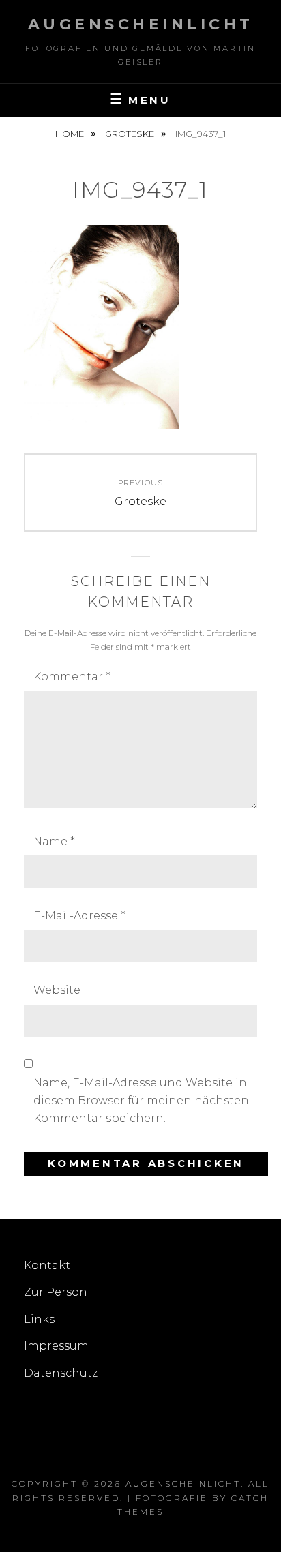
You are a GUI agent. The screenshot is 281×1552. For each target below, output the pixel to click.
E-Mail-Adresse (79, 915)
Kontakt (47, 1265)
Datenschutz (61, 1373)
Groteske (130, 133)
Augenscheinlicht (141, 24)
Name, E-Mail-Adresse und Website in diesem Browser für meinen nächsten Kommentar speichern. (141, 1100)
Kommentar (71, 676)
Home (70, 133)
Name (54, 841)
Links (39, 1319)
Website (56, 990)
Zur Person (55, 1291)
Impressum (56, 1345)
